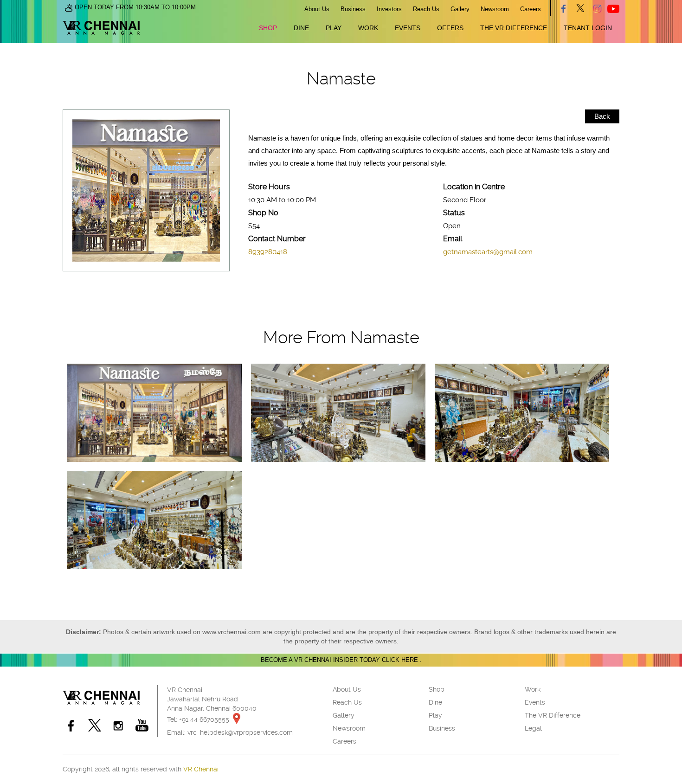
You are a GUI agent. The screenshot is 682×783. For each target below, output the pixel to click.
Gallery (460, 9)
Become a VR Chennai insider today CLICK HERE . (341, 659)
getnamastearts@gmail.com (488, 252)
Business (353, 9)
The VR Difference (513, 28)
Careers (530, 9)
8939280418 (267, 252)
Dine (301, 28)
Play (333, 28)
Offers (450, 28)
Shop (268, 28)
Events (407, 28)
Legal (533, 728)
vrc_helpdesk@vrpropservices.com (240, 732)
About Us (316, 9)
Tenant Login (588, 28)
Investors (389, 9)
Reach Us (426, 9)
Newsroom (495, 9)
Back (602, 116)
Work (368, 28)
